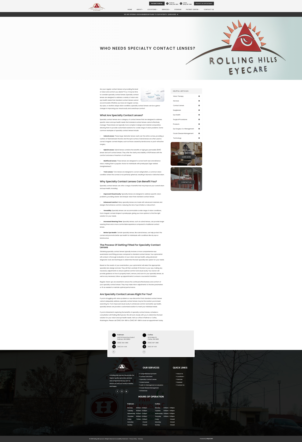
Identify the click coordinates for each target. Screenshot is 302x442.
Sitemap (140, 439)
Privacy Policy (133, 439)
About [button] (139, 9)
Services (179, 379)
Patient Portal (157, 3)
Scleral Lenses (144, 382)
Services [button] (165, 9)
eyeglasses (177, 110)
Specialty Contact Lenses (148, 379)
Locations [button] (151, 9)
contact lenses (178, 105)
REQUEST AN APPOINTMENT (204, 3)
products (176, 124)
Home (130, 9)
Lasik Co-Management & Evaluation (151, 385)
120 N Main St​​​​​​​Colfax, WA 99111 (153, 338)
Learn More (186, 157)
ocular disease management (183, 133)
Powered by (203, 438)
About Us (180, 374)
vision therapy (178, 96)
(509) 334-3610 (122, 343)
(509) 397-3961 (153, 343)
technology (177, 138)
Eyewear (178, 9)
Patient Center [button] (192, 9)
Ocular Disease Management (149, 388)
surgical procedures (180, 119)
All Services (143, 391)
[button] (126, 391)
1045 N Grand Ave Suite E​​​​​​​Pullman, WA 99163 (126, 338)
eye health (176, 115)
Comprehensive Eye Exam (148, 374)
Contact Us (209, 9)
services (176, 101)
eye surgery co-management (183, 129)
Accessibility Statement (121, 439)
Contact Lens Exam (146, 376)
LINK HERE (151, 13)
